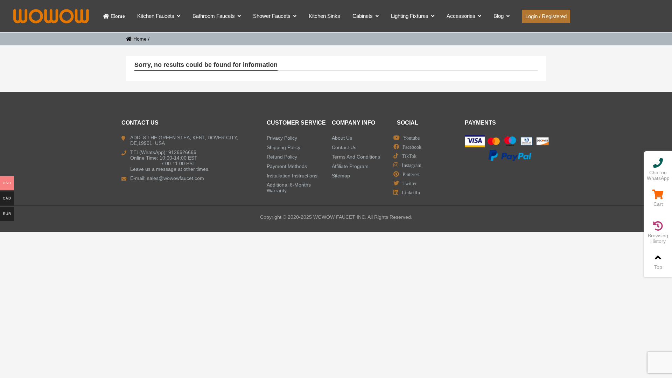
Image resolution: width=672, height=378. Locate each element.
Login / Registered (546, 16)
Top (658, 267)
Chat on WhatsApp (658, 175)
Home (140, 39)
